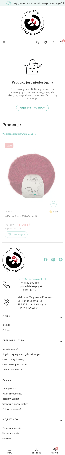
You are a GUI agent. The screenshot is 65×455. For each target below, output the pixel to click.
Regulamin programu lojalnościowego (21, 354)
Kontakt (6, 325)
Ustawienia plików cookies (15, 403)
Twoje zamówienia (11, 428)
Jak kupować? (9, 388)
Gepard (8, 211)
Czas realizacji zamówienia (15, 364)
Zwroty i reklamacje (12, 369)
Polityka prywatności (12, 409)
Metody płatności (11, 349)
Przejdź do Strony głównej (32, 107)
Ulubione (6, 438)
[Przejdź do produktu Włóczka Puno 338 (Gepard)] (31, 175)
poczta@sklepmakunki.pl (32, 279)
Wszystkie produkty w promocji (17, 134)
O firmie (6, 330)
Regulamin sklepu (11, 398)
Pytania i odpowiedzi (12, 393)
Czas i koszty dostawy (13, 359)
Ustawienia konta (10, 433)
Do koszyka (19, 234)
